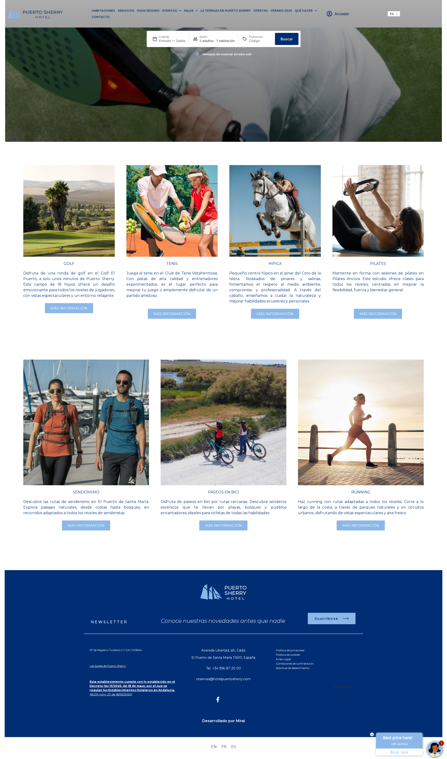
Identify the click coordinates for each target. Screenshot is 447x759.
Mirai (240, 721)
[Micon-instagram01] (229, 699)
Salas (188, 10)
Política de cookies (288, 654)
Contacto (101, 17)
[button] (394, 14)
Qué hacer (304, 10)
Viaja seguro (148, 10)
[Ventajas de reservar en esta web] (197, 54)
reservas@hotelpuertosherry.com (223, 679)
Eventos (169, 10)
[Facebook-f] (217, 699)
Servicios (126, 10)
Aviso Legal (283, 659)
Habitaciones (103, 10)
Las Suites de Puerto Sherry (108, 666)
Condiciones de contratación (295, 663)
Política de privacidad (290, 650)
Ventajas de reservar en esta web (227, 54)
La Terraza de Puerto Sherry (225, 10)
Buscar (287, 39)
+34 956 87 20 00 (226, 668)
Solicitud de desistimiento (292, 668)
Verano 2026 (281, 10)
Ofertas (261, 10)
